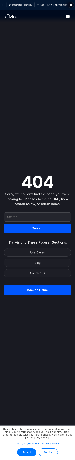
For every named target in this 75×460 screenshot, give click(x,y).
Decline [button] (48, 452)
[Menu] (67, 16)
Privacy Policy (50, 443)
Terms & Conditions (28, 443)
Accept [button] (27, 452)
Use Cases (37, 252)
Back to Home (37, 290)
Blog (37, 262)
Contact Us (37, 273)
